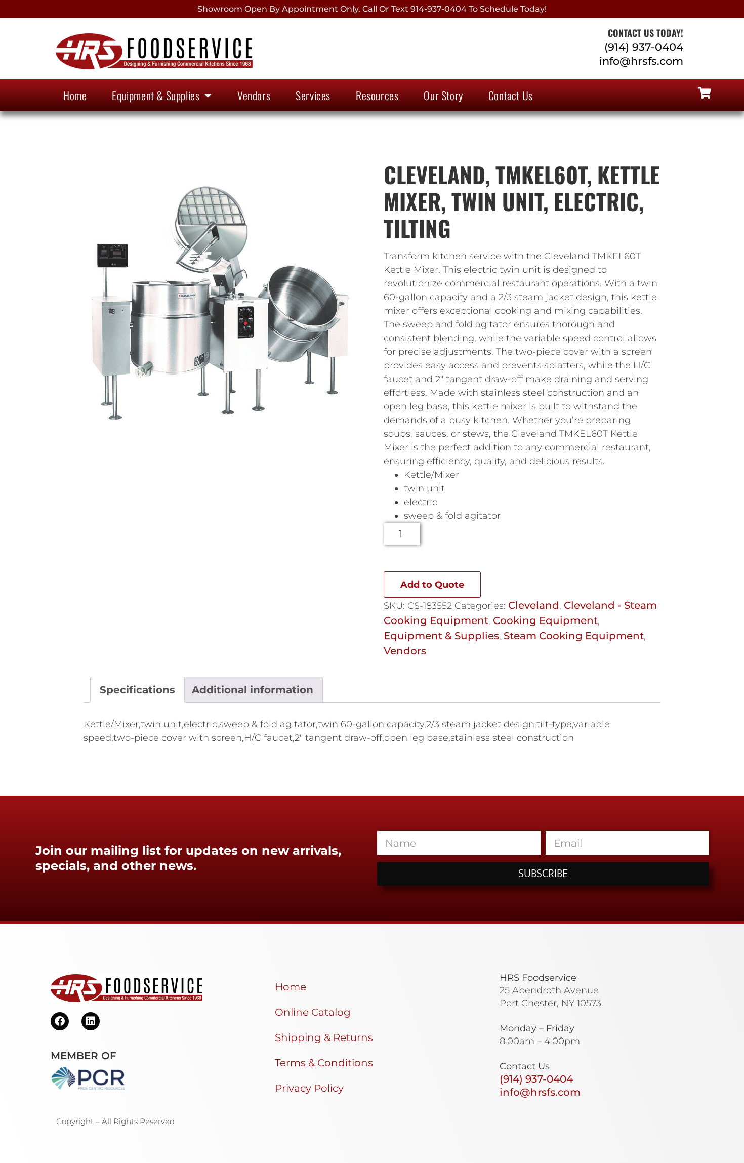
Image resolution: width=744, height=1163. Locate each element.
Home (75, 95)
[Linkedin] (90, 1021)
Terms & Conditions (324, 1063)
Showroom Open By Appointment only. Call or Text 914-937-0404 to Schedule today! (372, 9)
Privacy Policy (309, 1088)
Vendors (253, 95)
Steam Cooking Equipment (574, 636)
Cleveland (533, 605)
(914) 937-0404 (643, 46)
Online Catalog (313, 1012)
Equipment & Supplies (155, 95)
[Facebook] (60, 1021)
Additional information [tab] (252, 690)
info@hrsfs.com (641, 61)
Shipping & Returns (324, 1037)
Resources (377, 95)
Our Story (443, 95)
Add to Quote (432, 584)
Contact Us (510, 95)
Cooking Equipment (545, 620)
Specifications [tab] (137, 690)
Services (313, 95)
